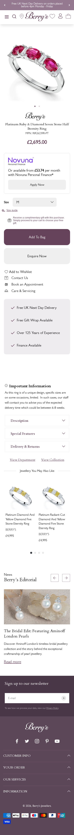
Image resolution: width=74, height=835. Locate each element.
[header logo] (37, 17)
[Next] (69, 5)
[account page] (60, 17)
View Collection (52, 460)
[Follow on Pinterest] (47, 741)
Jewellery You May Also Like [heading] (37, 471)
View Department (22, 460)
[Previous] (4, 5)
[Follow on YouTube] (57, 741)
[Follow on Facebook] (17, 741)
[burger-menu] (6, 17)
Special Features (23, 433)
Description (19, 420)
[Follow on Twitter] (27, 741)
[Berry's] (37, 116)
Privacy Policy (52, 708)
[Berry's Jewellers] (37, 731)
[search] (14, 17)
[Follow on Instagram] (37, 741)
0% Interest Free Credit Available (37, 5)
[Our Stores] (22, 17)
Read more (12, 661)
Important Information (30, 385)
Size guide (12, 210)
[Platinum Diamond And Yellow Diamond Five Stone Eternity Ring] (21, 494)
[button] (69, 621)
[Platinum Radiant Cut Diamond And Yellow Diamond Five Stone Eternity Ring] (54, 494)
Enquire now (37, 256)
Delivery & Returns (25, 446)
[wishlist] (52, 17)
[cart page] (68, 17)
